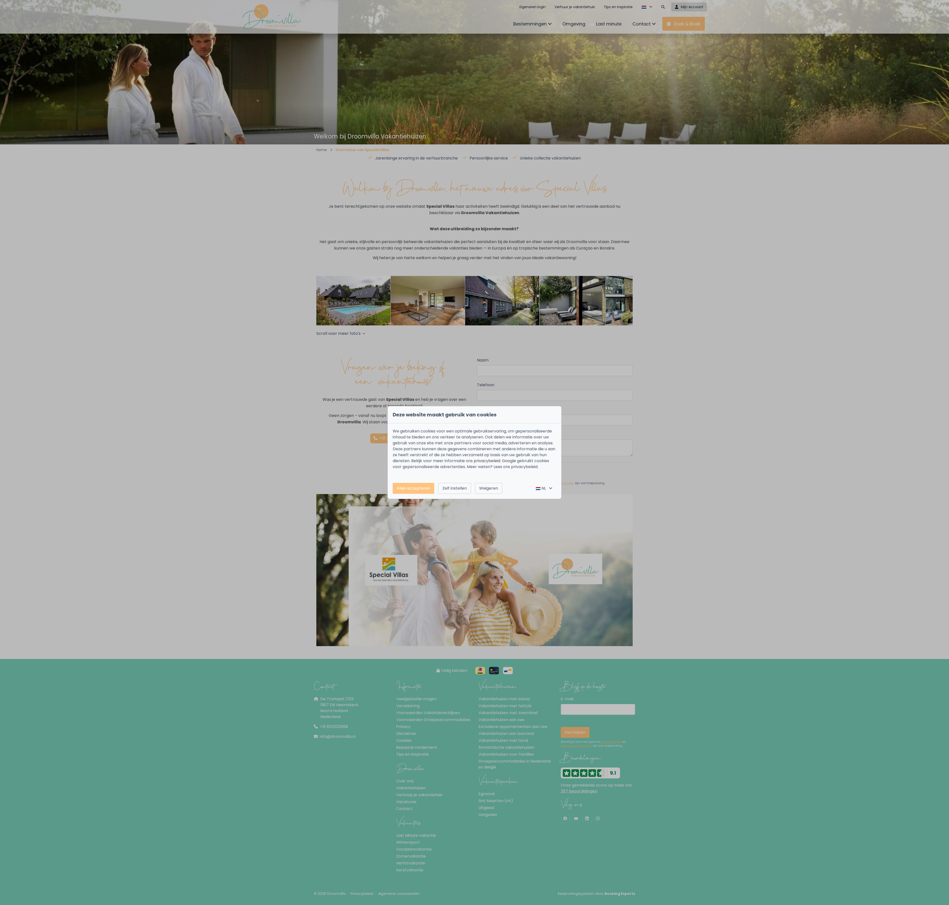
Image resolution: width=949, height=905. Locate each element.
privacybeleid (487, 461)
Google (509, 461)
